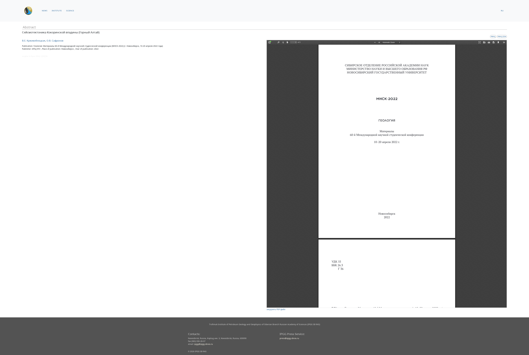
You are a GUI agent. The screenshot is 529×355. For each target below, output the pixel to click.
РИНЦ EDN (502, 36)
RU (502, 11)
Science (70, 11)
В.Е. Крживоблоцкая (33, 40)
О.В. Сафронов (54, 40)
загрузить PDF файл (276, 309)
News (44, 11)
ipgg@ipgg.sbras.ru (203, 344)
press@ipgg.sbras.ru (289, 338)
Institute (57, 11)
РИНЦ (493, 36)
